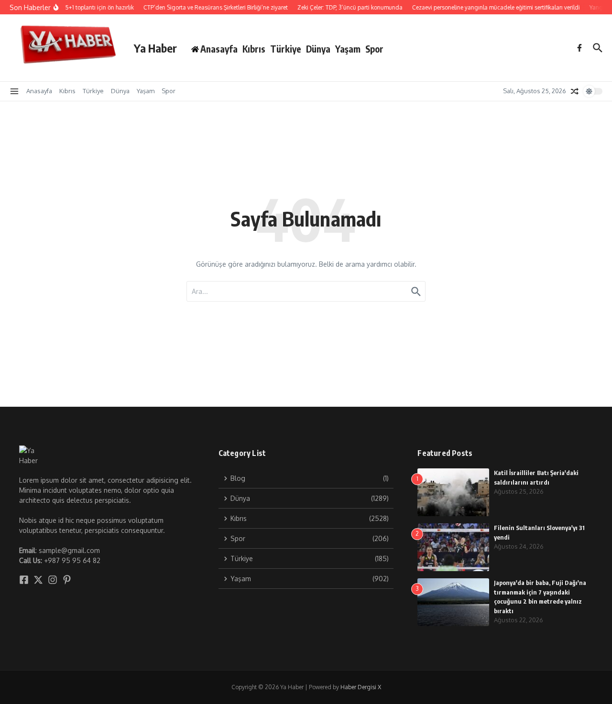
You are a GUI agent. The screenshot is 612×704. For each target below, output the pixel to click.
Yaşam (348, 48)
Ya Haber (155, 48)
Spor (374, 48)
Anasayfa (39, 91)
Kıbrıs (253, 48)
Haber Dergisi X (360, 687)
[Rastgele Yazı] (575, 91)
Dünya (318, 48)
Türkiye (285, 48)
